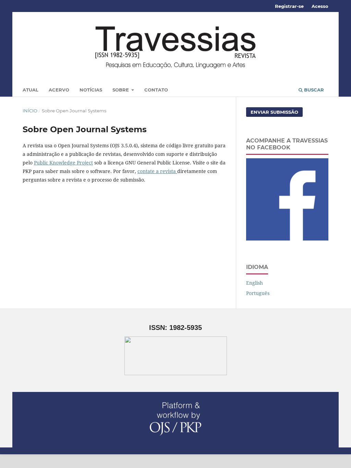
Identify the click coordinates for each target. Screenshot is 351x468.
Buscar (313, 90)
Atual (30, 90)
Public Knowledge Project (63, 162)
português (257, 293)
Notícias (91, 90)
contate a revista (157, 171)
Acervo (59, 90)
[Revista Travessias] (287, 238)
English (254, 283)
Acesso (320, 6)
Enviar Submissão (274, 112)
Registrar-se (289, 6)
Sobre (121, 90)
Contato (156, 90)
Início (30, 110)
